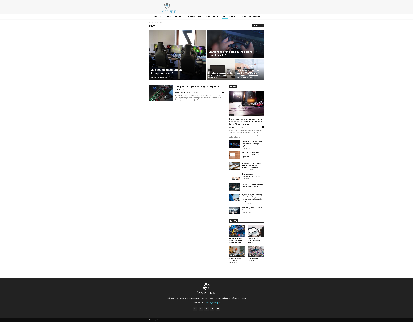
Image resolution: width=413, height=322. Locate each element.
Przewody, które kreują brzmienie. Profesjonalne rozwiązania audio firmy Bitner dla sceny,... (245, 122)
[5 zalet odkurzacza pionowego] (256, 251)
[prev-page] (230, 267)
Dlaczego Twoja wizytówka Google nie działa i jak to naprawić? (251, 155)
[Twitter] (201, 309)
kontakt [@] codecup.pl (212, 303)
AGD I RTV (191, 16)
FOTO (208, 16)
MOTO (243, 16)
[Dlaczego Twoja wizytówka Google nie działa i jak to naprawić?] (234, 155)
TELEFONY (168, 16)
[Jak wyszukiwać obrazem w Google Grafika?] (256, 231)
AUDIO (200, 16)
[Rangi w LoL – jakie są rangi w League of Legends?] (161, 93)
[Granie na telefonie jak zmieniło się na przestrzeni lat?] (235, 44)
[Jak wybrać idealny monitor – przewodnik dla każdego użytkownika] (234, 144)
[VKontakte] (212, 309)
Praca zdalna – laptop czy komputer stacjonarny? (236, 260)
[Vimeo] (206, 309)
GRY (224, 16)
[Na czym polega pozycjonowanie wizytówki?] (234, 176)
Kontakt (261, 320)
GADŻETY (216, 16)
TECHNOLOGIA (156, 16)
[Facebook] (195, 309)
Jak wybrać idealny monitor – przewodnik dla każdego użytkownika (252, 144)
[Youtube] (218, 309)
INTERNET (179, 16)
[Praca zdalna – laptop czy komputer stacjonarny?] (237, 251)
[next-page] (234, 267)
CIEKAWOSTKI (254, 16)
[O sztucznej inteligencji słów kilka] (234, 210)
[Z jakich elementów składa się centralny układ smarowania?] (237, 231)
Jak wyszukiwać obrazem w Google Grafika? (254, 240)
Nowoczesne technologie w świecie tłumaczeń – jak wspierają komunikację (251, 165)
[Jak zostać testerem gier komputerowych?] (177, 55)
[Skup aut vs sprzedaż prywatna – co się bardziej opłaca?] (234, 187)
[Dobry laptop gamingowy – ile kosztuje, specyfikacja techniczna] (221, 69)
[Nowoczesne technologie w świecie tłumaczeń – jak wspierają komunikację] (234, 166)
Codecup (154, 77)
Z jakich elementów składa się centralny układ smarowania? (235, 240)
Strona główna (153, 22)
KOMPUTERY (233, 16)
